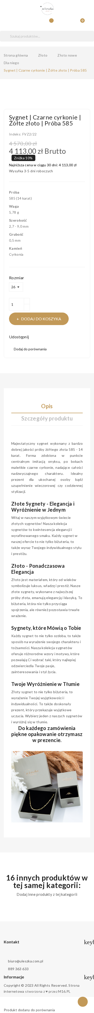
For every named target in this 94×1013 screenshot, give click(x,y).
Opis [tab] (47, 406)
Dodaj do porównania (30, 349)
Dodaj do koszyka (41, 318)
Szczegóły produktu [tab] (47, 418)
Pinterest (48, 337)
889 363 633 (18, 969)
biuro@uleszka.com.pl (25, 961)
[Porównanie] (49, 23)
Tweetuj (42, 337)
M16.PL (64, 991)
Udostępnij (35, 337)
